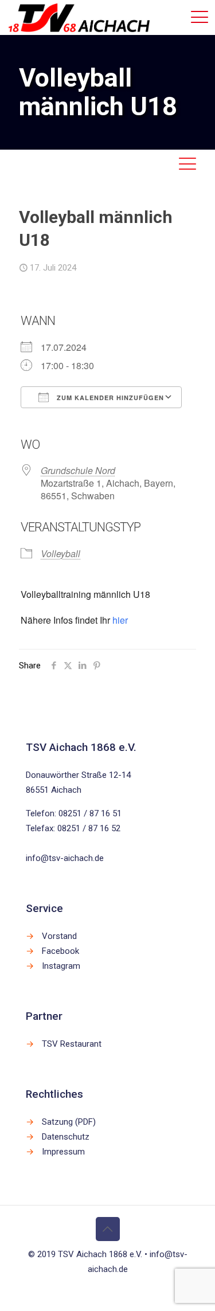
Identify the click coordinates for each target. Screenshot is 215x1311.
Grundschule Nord (78, 470)
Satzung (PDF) (69, 1122)
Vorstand (59, 936)
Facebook (60, 951)
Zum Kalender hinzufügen (109, 397)
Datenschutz (65, 1137)
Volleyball (60, 553)
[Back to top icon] (108, 1229)
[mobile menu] (199, 17)
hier (120, 620)
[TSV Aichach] (79, 17)
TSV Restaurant (71, 1044)
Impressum (63, 1151)
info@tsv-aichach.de (65, 858)
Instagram (61, 966)
